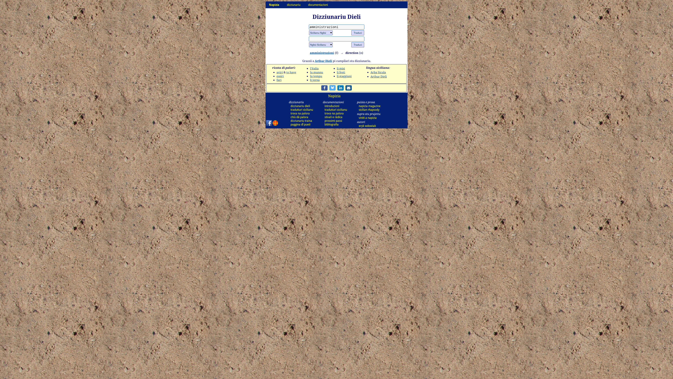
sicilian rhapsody (369, 109)
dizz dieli (300, 106)
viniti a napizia (368, 117)
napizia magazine (369, 106)
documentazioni (318, 4)
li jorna (315, 80)
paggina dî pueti (300, 124)
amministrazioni (322, 53)
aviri (280, 72)
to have (291, 72)
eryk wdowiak (367, 126)
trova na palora (300, 113)
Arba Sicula (378, 72)
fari (279, 80)
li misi (341, 68)
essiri (280, 76)
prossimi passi (333, 120)
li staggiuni (344, 76)
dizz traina (301, 120)
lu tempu (316, 76)
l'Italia (314, 68)
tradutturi (302, 109)
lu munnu (316, 72)
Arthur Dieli (323, 61)
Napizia (334, 96)
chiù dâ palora (299, 117)
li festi (341, 72)
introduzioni (332, 106)
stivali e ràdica (333, 117)
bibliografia (332, 124)
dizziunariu (293, 4)
